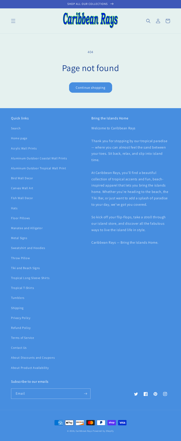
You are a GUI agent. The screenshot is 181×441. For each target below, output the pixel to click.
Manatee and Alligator (27, 228)
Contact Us (19, 348)
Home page (19, 138)
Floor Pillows (20, 218)
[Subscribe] (85, 393)
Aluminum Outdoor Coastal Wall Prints (39, 158)
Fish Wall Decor (22, 198)
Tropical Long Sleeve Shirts (30, 278)
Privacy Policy (20, 318)
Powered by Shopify (103, 431)
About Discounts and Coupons (33, 358)
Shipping (17, 308)
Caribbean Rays (84, 431)
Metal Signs (19, 238)
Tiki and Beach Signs (25, 268)
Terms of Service (22, 338)
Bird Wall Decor (22, 178)
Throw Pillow (20, 258)
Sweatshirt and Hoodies (28, 248)
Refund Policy (21, 328)
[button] (13, 21)
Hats (14, 208)
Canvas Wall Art (22, 188)
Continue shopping (91, 87)
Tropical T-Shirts (22, 288)
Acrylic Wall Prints (24, 148)
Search (16, 128)
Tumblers (18, 298)
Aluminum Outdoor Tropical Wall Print (38, 168)
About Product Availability (30, 368)
